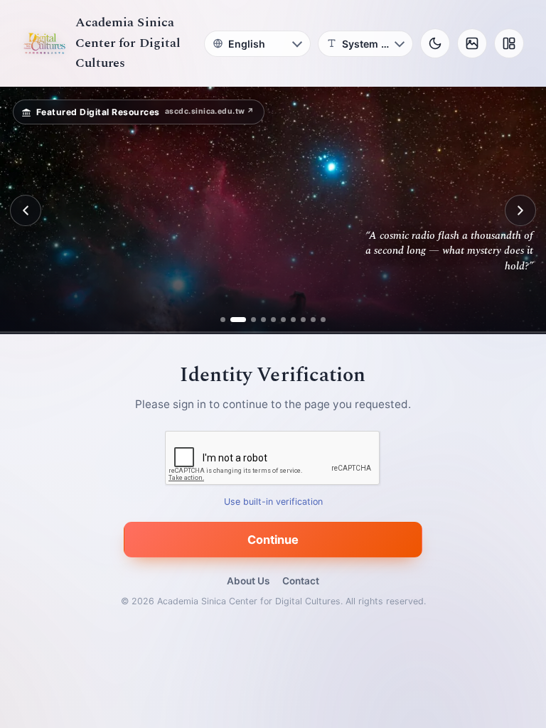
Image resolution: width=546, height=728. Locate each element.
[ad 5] (273, 319)
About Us (248, 581)
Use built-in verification (273, 502)
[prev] (25, 210)
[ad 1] (222, 319)
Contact (300, 581)
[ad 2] (232, 319)
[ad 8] (303, 319)
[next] (520, 210)
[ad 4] (263, 319)
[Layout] (509, 43)
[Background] (472, 43)
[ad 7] (293, 319)
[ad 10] (323, 319)
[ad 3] (248, 319)
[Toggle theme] (435, 43)
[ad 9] (313, 319)
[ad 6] (283, 319)
